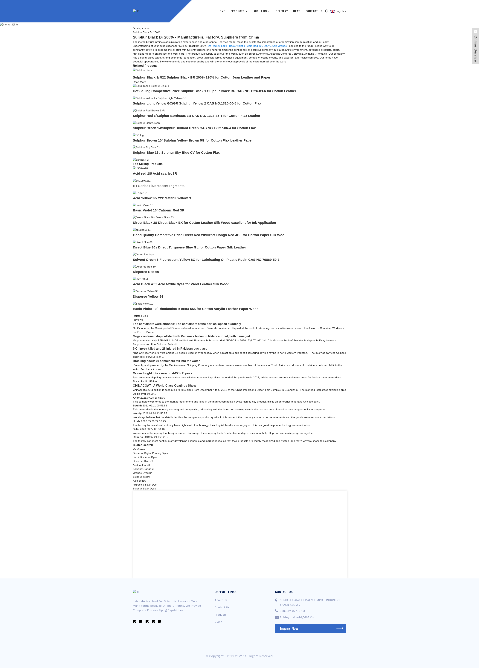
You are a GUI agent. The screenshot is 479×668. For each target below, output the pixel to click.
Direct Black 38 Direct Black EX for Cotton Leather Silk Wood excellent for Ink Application (204, 223)
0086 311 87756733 (292, 611)
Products (238, 11)
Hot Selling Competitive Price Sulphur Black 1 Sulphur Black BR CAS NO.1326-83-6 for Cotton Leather (214, 91)
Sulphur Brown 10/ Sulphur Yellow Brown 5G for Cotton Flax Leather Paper (193, 140)
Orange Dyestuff (142, 472)
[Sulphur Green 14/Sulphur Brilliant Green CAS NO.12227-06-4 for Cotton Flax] (147, 122)
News (296, 11)
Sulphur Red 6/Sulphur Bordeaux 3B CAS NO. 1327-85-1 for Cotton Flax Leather (196, 116)
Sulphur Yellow (141, 476)
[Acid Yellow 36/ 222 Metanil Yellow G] (140, 192)
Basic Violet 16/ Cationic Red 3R (158, 210)
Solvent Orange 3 (143, 468)
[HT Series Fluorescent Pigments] (142, 180)
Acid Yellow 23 (141, 464)
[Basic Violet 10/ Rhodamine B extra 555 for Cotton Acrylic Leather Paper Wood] (143, 303)
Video (218, 622)
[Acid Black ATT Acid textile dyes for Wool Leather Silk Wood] (140, 278)
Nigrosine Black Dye (145, 484)
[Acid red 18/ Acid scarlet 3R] (140, 168)
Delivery (282, 11)
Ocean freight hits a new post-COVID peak (162, 373)
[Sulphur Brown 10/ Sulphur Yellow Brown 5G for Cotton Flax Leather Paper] (139, 134)
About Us (260, 11)
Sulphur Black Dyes (144, 488)
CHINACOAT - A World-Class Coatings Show (164, 385)
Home (221, 11)
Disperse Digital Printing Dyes (150, 453)
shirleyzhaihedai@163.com (298, 617)
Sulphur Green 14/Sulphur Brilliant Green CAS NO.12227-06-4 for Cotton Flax (194, 128)
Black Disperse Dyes (145, 457)
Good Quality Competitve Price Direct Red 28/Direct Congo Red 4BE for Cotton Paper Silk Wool (209, 235)
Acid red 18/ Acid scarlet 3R (155, 173)
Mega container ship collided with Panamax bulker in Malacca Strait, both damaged (191, 336)
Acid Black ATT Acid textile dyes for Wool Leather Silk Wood (181, 284)
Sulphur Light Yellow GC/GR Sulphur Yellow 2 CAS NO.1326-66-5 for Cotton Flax (197, 103)
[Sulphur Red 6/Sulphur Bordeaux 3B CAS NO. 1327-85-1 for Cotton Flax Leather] (149, 110)
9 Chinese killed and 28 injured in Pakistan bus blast (170, 348)
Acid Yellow (139, 480)
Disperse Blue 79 (143, 461)
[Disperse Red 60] (144, 266)
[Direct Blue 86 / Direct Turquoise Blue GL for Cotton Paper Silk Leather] (142, 241)
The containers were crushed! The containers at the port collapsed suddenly (187, 323)
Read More (139, 81)
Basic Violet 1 (237, 45)
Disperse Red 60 (146, 272)
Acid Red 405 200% (259, 45)
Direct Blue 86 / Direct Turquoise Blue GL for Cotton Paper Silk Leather (189, 247)
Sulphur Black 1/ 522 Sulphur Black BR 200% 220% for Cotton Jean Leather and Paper (201, 77)
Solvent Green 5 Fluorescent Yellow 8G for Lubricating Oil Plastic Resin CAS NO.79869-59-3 (206, 260)
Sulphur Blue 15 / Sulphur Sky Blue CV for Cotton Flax (176, 152)
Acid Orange (279, 45)
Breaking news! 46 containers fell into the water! (167, 361)
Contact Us (314, 11)
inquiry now (289, 628)
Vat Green (139, 449)
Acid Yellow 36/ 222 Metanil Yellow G (162, 198)
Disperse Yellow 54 (148, 296)
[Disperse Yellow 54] (145, 291)
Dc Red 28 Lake (217, 45)
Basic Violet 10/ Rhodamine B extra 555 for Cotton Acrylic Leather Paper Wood (196, 309)
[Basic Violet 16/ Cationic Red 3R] (143, 205)
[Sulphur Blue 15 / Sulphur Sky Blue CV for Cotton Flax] (146, 147)
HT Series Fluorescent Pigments (158, 186)
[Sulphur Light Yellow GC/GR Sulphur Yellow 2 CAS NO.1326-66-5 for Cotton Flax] (159, 97)
